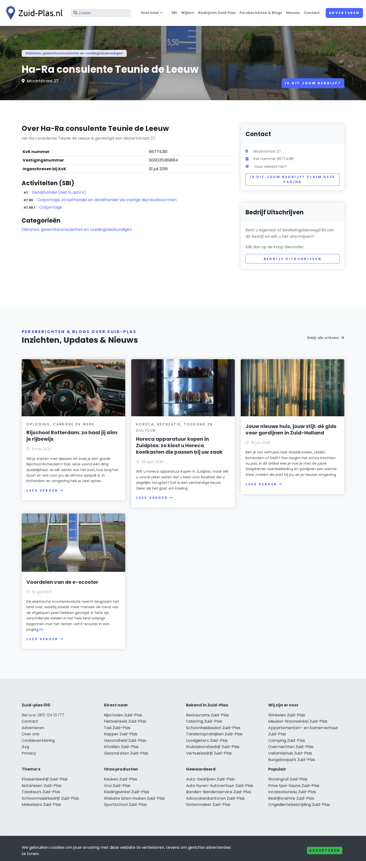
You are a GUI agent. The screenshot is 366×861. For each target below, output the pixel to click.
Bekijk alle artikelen (323, 337)
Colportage (50, 207)
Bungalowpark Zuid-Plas (291, 760)
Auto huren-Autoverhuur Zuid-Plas (219, 785)
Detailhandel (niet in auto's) (59, 192)
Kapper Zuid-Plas (120, 734)
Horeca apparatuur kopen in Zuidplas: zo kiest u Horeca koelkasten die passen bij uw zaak (179, 445)
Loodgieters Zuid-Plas (207, 740)
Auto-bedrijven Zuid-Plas (210, 779)
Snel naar (150, 12)
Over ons (30, 734)
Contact (312, 12)
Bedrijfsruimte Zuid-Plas (291, 798)
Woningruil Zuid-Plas (287, 779)
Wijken (187, 12)
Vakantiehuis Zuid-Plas (290, 753)
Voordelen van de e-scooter (62, 582)
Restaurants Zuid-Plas (207, 715)
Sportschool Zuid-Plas (125, 804)
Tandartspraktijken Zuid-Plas (214, 734)
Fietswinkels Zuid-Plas (125, 721)
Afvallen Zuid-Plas (121, 747)
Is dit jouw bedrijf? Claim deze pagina (292, 179)
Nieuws (293, 12)
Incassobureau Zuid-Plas (292, 792)
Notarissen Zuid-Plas (41, 785)
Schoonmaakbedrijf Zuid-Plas (50, 798)
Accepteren (324, 850)
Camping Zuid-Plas (286, 740)
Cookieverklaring (38, 740)
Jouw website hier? (270, 166)
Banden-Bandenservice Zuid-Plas (218, 792)
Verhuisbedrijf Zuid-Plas (209, 753)
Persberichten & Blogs (261, 12)
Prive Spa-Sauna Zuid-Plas (293, 785)
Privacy (29, 753)
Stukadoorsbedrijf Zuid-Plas (213, 747)
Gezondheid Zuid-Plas (125, 740)
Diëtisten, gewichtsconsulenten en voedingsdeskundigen (74, 53)
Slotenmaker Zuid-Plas (208, 804)
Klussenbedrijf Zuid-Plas (45, 779)
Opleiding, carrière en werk (60, 424)
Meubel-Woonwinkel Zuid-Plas (297, 721)
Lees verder (42, 490)
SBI (174, 12)
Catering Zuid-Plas (204, 721)
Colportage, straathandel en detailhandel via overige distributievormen (107, 200)
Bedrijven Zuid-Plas (217, 12)
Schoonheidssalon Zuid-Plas (213, 728)
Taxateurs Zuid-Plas (41, 792)
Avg (25, 747)
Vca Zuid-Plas (117, 785)
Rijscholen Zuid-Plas (123, 715)
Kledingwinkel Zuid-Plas (126, 792)
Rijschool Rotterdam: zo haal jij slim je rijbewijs (72, 435)
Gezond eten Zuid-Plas (126, 753)
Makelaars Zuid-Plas (41, 804)
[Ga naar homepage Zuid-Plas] (33, 13)
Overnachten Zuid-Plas (290, 747)
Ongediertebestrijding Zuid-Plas (299, 804)
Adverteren (344, 13)
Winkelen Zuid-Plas (286, 715)
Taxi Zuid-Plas (117, 728)
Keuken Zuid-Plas (120, 779)
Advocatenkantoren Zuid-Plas (215, 798)
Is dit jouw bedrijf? (313, 83)
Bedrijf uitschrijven (293, 259)
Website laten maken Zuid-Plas (134, 798)
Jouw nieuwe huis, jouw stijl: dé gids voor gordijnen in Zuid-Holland (290, 429)
